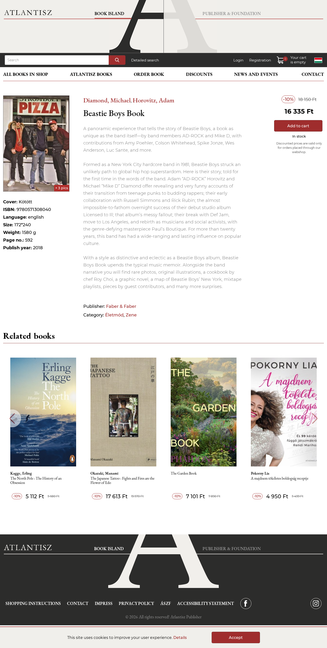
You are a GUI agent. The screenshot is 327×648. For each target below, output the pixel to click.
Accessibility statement (205, 603)
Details (180, 637)
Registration (260, 60)
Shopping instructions (33, 603)
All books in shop (25, 74)
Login (238, 60)
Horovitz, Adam (153, 100)
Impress (104, 603)
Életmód (114, 315)
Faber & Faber (121, 306)
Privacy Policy (136, 603)
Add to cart (298, 126)
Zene (131, 315)
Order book (149, 74)
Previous (12, 418)
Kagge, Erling (21, 473)
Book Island (109, 13)
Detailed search (145, 60)
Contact (313, 74)
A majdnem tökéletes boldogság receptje (279, 478)
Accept (236, 637)
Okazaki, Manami (104, 473)
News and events (256, 74)
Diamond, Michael (107, 100)
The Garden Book (184, 473)
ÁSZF (165, 603)
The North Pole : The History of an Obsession (36, 480)
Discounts (199, 74)
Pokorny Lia (260, 473)
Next (315, 418)
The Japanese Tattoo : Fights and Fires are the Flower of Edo (122, 480)
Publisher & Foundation (232, 13)
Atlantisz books (91, 74)
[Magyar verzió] (318, 60)
